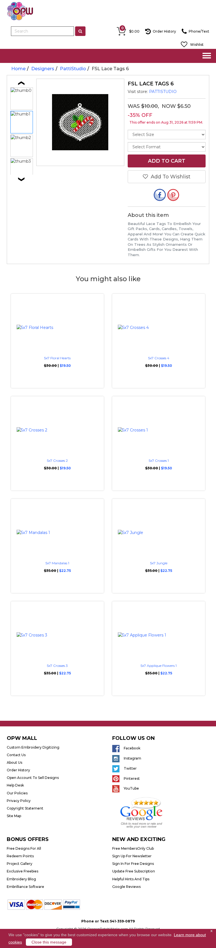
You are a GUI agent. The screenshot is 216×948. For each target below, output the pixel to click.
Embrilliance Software (25, 887)
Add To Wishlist (169, 177)
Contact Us (16, 755)
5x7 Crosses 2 (57, 460)
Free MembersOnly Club (133, 848)
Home (18, 68)
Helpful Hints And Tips (130, 879)
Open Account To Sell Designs (33, 778)
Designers (42, 68)
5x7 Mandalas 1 (57, 563)
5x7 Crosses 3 (57, 665)
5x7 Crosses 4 (158, 358)
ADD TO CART (166, 161)
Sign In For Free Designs (133, 863)
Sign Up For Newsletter (132, 856)
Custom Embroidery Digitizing (33, 747)
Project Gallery (19, 863)
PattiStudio (73, 68)
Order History (18, 770)
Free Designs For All (24, 848)
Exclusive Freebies (22, 871)
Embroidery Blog (21, 879)
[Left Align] (80, 31)
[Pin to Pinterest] (173, 196)
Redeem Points (20, 856)
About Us (14, 762)
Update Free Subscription (133, 871)
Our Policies (17, 793)
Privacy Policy (19, 801)
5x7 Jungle (158, 563)
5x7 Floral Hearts (57, 358)
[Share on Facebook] (160, 196)
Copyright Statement (25, 808)
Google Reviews (126, 887)
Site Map (14, 816)
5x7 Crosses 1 (159, 460)
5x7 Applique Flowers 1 (159, 665)
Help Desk (15, 785)
